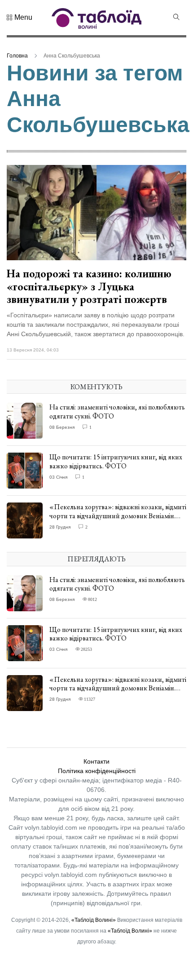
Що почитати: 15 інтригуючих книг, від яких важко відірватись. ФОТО (115, 461)
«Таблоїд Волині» (93, 920)
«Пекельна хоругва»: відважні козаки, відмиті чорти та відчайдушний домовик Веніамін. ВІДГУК (117, 515)
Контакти (96, 761)
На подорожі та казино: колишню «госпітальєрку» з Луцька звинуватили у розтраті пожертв (89, 287)
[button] (19, 17)
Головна (17, 56)
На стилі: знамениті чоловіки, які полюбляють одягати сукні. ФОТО (117, 411)
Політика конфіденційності (97, 770)
